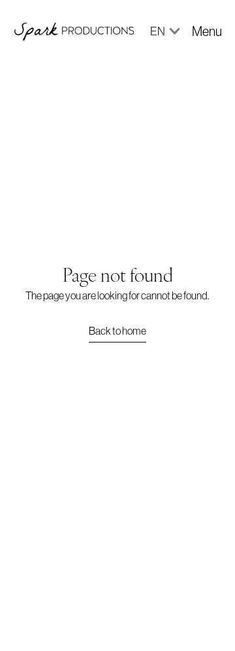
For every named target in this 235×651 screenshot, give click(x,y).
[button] (159, 31)
